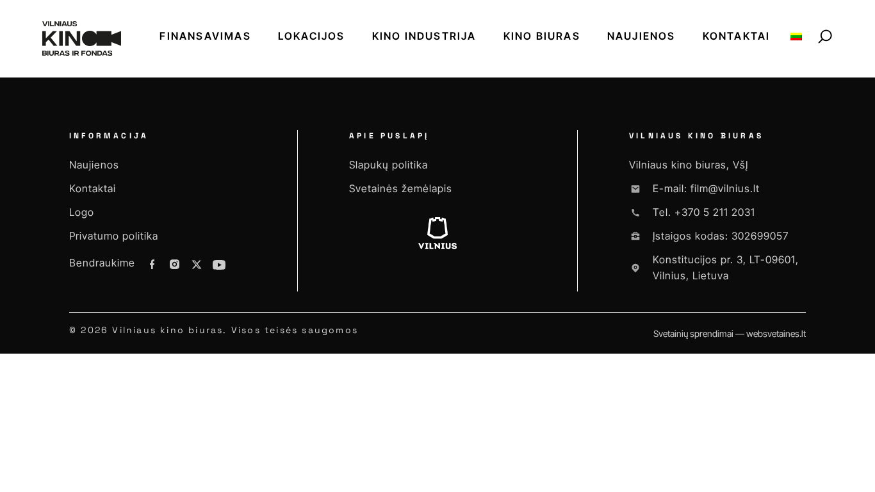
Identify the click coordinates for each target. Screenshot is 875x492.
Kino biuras (541, 35)
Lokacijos (311, 35)
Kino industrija (424, 35)
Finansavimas (204, 35)
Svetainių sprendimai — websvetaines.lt (729, 333)
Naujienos (641, 35)
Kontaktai (737, 35)
